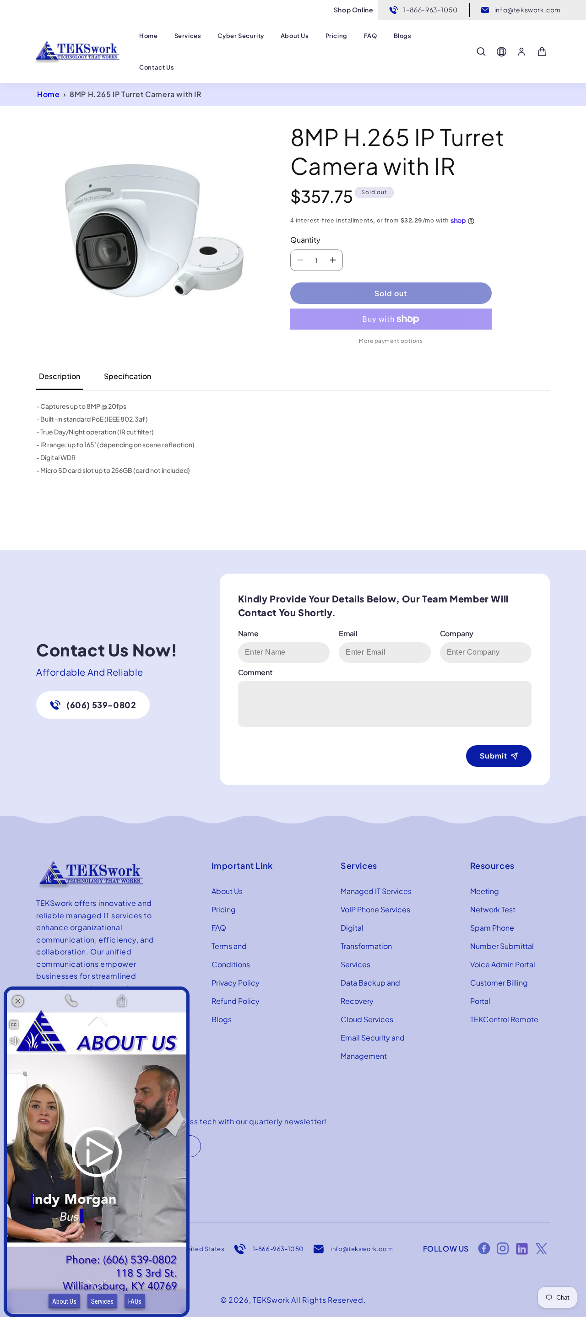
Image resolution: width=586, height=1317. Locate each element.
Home (48, 94)
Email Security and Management (373, 1047)
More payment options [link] (391, 340)
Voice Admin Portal (502, 964)
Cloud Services (367, 1019)
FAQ (219, 927)
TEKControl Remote (504, 1019)
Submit (493, 755)
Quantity (305, 239)
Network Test (492, 909)
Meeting (484, 891)
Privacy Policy (236, 982)
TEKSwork (271, 1300)
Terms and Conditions (231, 955)
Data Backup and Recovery (370, 992)
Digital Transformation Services (366, 946)
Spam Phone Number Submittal (502, 937)
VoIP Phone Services (375, 909)
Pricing (224, 909)
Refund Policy (236, 1001)
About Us (227, 891)
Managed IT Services (376, 891)
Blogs (222, 1019)
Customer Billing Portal (499, 992)
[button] (481, 52)
